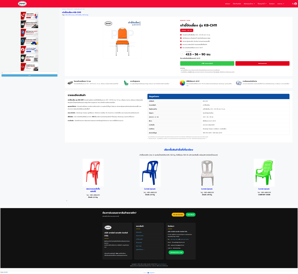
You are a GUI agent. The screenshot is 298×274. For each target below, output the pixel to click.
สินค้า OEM (138, 246)
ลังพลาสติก (139, 232)
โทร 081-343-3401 (178, 214)
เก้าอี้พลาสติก (139, 239)
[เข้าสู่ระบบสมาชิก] (295, 3)
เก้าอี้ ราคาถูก (85, 15)
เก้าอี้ (66, 15)
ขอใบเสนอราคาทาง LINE (176, 252)
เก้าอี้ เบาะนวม (71, 15)
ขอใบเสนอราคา (262, 63)
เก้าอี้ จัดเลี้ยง (78, 15)
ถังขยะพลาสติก (139, 236)
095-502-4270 (185, 239)
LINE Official (190, 214)
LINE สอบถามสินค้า (207, 63)
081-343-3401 (174, 239)
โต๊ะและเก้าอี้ (70, 9)
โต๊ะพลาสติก (139, 242)
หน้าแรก (64, 9)
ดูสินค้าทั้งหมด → (140, 249)
